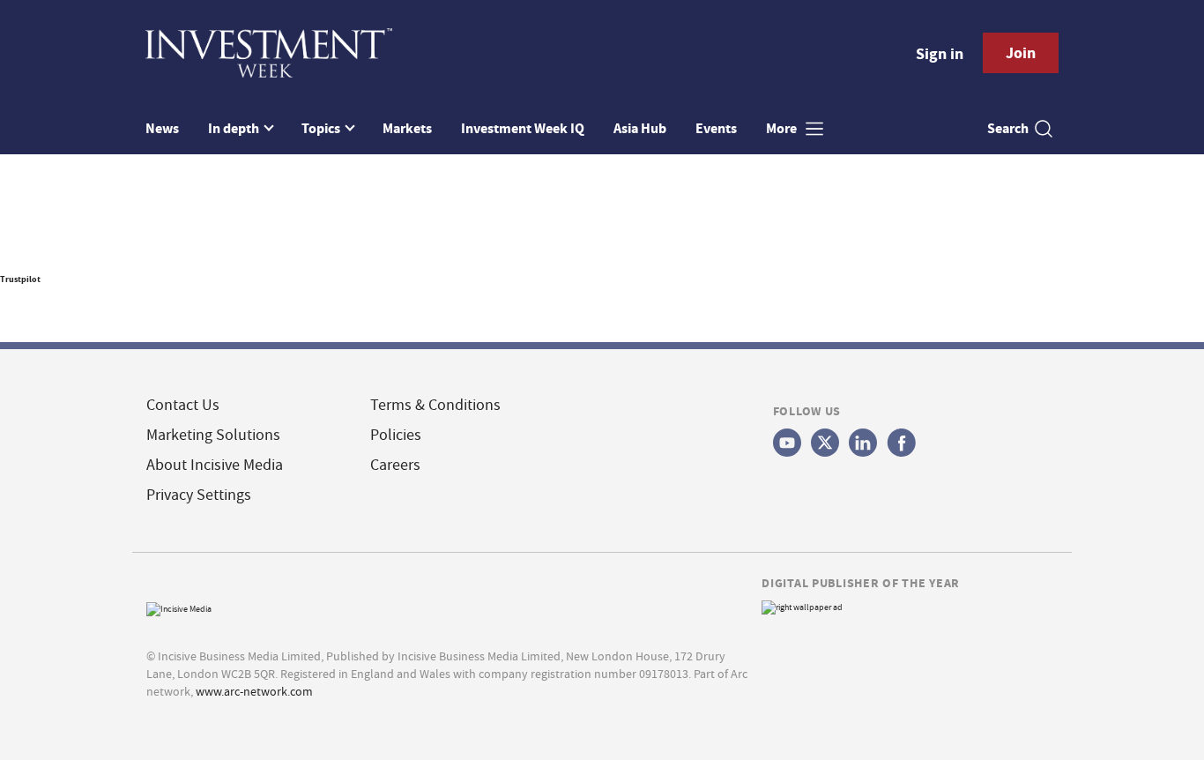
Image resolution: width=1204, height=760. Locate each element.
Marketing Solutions (213, 435)
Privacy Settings (198, 495)
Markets (407, 128)
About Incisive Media (214, 465)
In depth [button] (235, 128)
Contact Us (182, 405)
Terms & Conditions (435, 405)
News (162, 128)
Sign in (939, 53)
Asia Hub (639, 128)
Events (716, 128)
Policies (395, 435)
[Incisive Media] (179, 607)
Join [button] (1021, 52)
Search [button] (1008, 128)
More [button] (782, 128)
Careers (395, 465)
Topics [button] (322, 128)
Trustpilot (20, 279)
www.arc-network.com (254, 691)
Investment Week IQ (522, 128)
